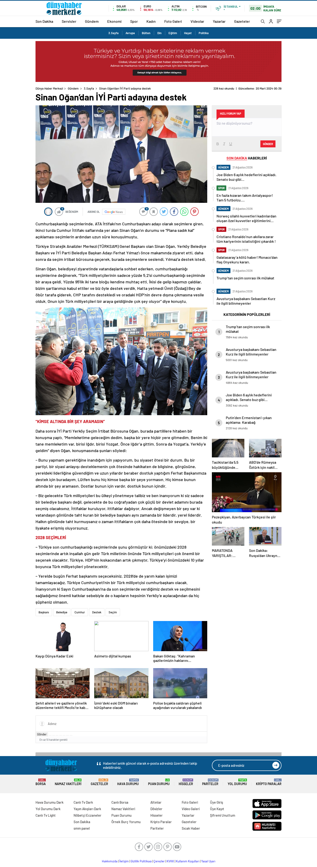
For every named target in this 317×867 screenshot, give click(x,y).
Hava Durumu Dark (50, 802)
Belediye (61, 612)
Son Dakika (44, 21)
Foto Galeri (173, 21)
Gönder (42, 734)
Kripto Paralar (268, 782)
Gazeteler (242, 21)
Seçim (113, 612)
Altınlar (156, 802)
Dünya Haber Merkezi (49, 88)
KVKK (170, 861)
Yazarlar (219, 21)
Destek (96, 612)
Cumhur (79, 612)
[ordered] (60, 735)
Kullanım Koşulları (187, 861)
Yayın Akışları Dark (87, 809)
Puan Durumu (159, 782)
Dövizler (156, 809)
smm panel (82, 828)
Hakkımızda (109, 861)
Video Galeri (191, 809)
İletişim (124, 861)
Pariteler (210, 782)
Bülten (146, 33)
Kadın (151, 21)
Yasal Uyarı (208, 861)
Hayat (188, 33)
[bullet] (64, 735)
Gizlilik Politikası (141, 861)
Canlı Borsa (119, 802)
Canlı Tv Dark (83, 802)
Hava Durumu (128, 782)
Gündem (92, 21)
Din (159, 33)
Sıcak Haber (191, 828)
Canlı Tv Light (46, 815)
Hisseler (186, 782)
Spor (134, 21)
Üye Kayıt (217, 809)
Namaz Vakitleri (68, 782)
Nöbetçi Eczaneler (87, 815)
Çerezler (159, 861)
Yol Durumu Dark (48, 809)
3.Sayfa (113, 33)
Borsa (41, 782)
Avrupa (130, 33)
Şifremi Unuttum (222, 815)
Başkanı (44, 612)
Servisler (69, 21)
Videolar (197, 21)
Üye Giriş (216, 802)
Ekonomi (114, 21)
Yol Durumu (237, 782)
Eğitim (172, 33)
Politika (204, 33)
